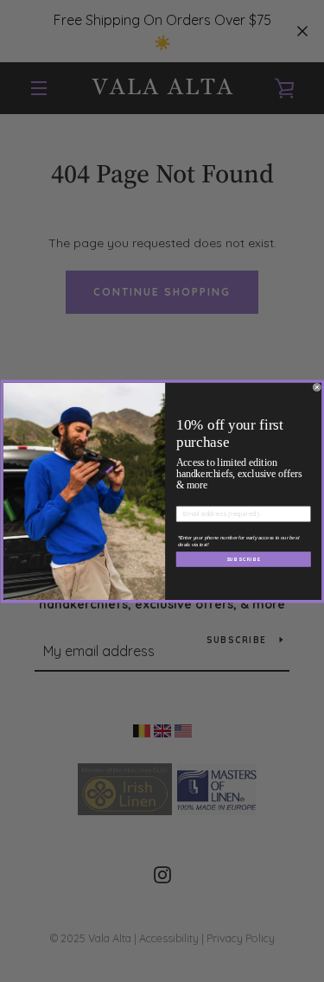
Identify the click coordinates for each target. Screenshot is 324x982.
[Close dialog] (317, 387)
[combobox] (188, 529)
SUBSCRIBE (243, 567)
